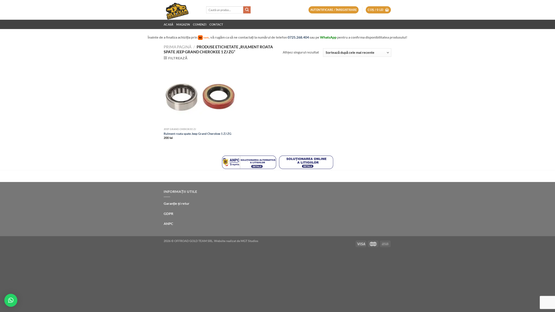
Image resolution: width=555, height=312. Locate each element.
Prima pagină (177, 46)
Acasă (168, 24)
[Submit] (247, 10)
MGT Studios (249, 241)
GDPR (168, 213)
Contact (216, 24)
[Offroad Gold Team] (182, 10)
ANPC (168, 223)
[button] (10, 300)
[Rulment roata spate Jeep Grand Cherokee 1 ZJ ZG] (200, 96)
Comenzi (199, 24)
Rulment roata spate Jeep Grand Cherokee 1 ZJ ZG (197, 133)
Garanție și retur (176, 203)
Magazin (183, 24)
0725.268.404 (299, 37)
